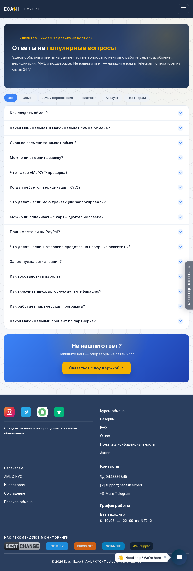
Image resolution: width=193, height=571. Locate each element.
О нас (105, 436)
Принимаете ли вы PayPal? (35, 232)
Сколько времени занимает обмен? (43, 143)
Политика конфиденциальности (127, 444)
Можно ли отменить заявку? (36, 157)
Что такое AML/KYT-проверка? (38, 172)
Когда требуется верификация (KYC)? (45, 187)
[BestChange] (22, 546)
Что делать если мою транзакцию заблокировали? (58, 202)
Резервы (107, 419)
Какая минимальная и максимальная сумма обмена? (60, 128)
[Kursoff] (85, 546)
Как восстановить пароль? (35, 276)
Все (11, 98)
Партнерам (13, 468)
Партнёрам (137, 98)
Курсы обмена (112, 411)
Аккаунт (112, 98)
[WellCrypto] (141, 546)
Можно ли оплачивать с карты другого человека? (56, 217)
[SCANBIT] (113, 546)
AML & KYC (13, 477)
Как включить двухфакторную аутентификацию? (55, 291)
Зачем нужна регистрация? (36, 261)
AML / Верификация (57, 98)
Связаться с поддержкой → (96, 367)
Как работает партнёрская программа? (47, 306)
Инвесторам (14, 485)
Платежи (89, 98)
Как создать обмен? (29, 113)
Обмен (28, 98)
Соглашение (14, 493)
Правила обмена (18, 502)
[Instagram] (9, 412)
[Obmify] (57, 546)
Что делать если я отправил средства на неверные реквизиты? (70, 246)
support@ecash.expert (123, 485)
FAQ (103, 428)
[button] (142, 557)
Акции (105, 453)
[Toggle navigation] (183, 9)
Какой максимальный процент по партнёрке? (53, 321)
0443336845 (116, 477)
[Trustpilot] (59, 412)
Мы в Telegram (117, 494)
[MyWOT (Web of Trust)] (42, 412)
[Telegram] (26, 412)
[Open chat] (179, 557)
